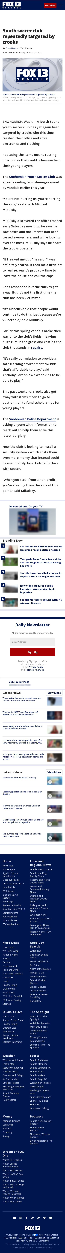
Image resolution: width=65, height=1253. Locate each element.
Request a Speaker (12, 905)
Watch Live (50, 5)
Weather (9, 1056)
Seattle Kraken (37, 1075)
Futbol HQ (35, 1104)
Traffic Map (8, 1063)
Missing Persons (38, 1037)
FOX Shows (8, 891)
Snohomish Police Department (32, 419)
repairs (36, 347)
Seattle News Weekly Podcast (40, 1122)
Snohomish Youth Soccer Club (32, 177)
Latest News (12, 693)
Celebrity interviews (12, 1041)
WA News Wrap (10, 950)
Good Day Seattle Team (39, 956)
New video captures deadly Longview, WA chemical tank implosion (37, 589)
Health (6, 981)
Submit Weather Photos (38, 981)
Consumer (8, 977)
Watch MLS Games (12, 1201)
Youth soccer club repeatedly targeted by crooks (29, 94)
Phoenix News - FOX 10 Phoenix (40, 933)
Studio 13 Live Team (13, 1020)
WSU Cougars (37, 1086)
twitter (44, 1217)
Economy (7, 1132)
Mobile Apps (9, 869)
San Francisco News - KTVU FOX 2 (41, 920)
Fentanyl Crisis (37, 1040)
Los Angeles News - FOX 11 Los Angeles (40, 926)
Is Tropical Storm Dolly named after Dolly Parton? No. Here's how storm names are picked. (23, 757)
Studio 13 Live (12, 1012)
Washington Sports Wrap (39, 1092)
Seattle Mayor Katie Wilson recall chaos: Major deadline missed (23, 727)
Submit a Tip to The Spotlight (40, 1046)
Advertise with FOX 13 (14, 909)
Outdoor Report (38, 990)
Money (7, 1116)
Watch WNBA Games (13, 1197)
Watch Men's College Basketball (13, 1186)
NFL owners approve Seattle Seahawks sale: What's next (22, 835)
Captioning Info (10, 912)
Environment (9, 988)
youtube (14, 1217)
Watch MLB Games (12, 1170)
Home (7, 861)
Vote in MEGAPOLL (40, 961)
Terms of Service (34, 669)
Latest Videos (12, 772)
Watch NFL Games (12, 1159)
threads (38, 1217)
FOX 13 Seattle (26, 48)
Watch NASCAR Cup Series (13, 1175)
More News (11, 943)
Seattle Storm (37, 1071)
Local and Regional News (40, 863)
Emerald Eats (9, 1027)
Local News (9, 947)
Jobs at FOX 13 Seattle (10, 896)
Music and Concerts (13, 973)
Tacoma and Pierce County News (40, 881)
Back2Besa (35, 1000)
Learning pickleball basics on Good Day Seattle (22, 793)
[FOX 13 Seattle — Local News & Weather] (12, 5)
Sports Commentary (40, 1096)
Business (7, 1128)
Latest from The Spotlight (38, 1018)
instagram (20, 1217)
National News (10, 954)
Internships (8, 901)
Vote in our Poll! (19, 682)
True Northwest (38, 976)
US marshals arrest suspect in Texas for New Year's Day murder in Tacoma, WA (22, 741)
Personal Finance (11, 1120)
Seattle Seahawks (39, 1060)
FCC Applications (11, 924)
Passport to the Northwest (10, 1037)
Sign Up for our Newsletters (10, 874)
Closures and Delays (13, 1075)
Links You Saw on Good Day (39, 996)
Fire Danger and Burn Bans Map (13, 1088)
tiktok (32, 1217)
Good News (9, 992)
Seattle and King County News (38, 874)
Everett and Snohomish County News (39, 889)
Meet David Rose (39, 1026)
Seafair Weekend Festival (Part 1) (19, 777)
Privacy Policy (36, 666)
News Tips (8, 865)
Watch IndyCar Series (13, 1180)
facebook (26, 1217)
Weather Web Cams (13, 1060)
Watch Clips (8, 1016)
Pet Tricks (35, 965)
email (50, 1217)
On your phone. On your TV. (26, 506)
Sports (34, 1056)
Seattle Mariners (38, 1063)
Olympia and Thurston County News (38, 898)
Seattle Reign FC (38, 1079)
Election (7, 962)
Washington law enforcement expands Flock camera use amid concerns (22, 699)
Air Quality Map (10, 1079)
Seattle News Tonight (41, 869)
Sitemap (7, 1003)
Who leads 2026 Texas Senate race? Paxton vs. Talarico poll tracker (20, 713)
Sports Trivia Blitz (39, 1100)
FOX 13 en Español (12, 996)
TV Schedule (9, 887)
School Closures (38, 986)
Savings (6, 1135)
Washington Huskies (40, 1082)
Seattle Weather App (13, 1067)
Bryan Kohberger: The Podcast (41, 1142)
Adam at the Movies (40, 968)
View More (54, 693)
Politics (6, 958)
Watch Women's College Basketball (12, 1192)
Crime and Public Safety (38, 1032)
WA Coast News (38, 914)
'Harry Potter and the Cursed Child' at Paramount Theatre (21, 807)
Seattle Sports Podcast (37, 1129)
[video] (54, 780)
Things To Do (37, 972)
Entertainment (10, 965)
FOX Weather (9, 1099)
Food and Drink (10, 969)
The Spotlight (39, 1012)
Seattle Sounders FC (40, 1067)
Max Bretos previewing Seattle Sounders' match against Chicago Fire (23, 821)
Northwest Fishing (39, 1108)
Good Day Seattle (37, 944)
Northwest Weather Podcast (40, 1135)
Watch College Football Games (11, 1165)
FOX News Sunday (12, 999)
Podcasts (36, 1116)
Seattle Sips (8, 1031)
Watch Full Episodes (40, 1022)
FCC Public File (10, 916)
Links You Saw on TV (13, 883)
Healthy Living (10, 984)
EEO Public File (10, 920)
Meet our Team (11, 879)
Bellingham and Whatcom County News (39, 908)
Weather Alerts (10, 1071)
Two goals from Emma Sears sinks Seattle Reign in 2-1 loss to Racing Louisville (40, 562)
